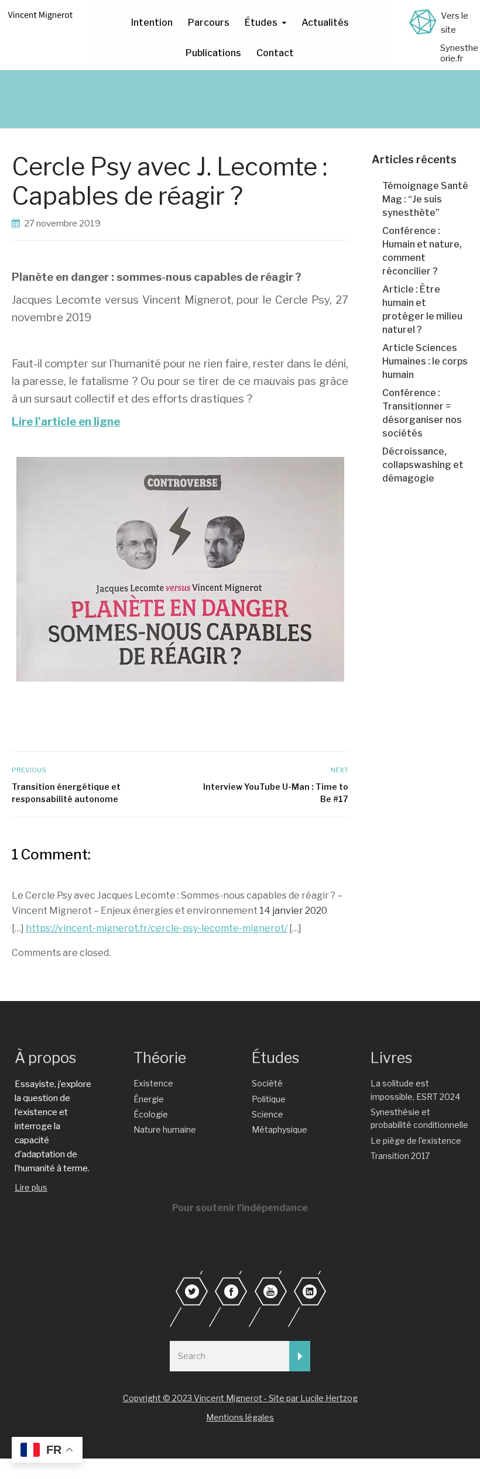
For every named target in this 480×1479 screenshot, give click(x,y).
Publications (213, 53)
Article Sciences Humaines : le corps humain (425, 361)
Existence (153, 1083)
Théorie (159, 1058)
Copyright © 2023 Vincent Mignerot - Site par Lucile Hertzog (240, 1398)
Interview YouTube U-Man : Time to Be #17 (275, 793)
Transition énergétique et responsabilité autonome (66, 793)
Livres (391, 1058)
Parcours (208, 22)
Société (267, 1083)
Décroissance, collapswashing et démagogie (423, 465)
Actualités (325, 22)
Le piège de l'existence (416, 1141)
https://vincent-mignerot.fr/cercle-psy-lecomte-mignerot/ (156, 928)
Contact (275, 53)
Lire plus (31, 1187)
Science (267, 1114)
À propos (45, 1058)
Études (261, 22)
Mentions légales (240, 1417)
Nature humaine (164, 1129)
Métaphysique (279, 1129)
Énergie (148, 1099)
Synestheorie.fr (459, 53)
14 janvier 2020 (293, 910)
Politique (269, 1099)
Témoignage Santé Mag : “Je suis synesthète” (425, 199)
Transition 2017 (400, 1156)
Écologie (150, 1114)
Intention (152, 22)
